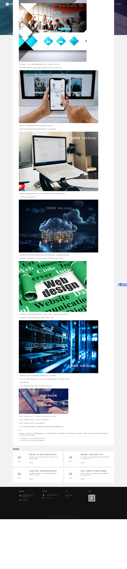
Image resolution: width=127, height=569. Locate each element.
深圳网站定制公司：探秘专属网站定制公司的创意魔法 (33, 440)
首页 (68, 4)
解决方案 (95, 4)
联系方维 (109, 4)
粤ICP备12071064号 (75, 516)
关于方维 (73, 4)
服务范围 (80, 4)
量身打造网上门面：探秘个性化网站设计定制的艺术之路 (34, 438)
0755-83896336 (25, 500)
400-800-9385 (25, 499)
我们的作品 (88, 4)
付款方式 (67, 497)
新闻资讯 (102, 4)
